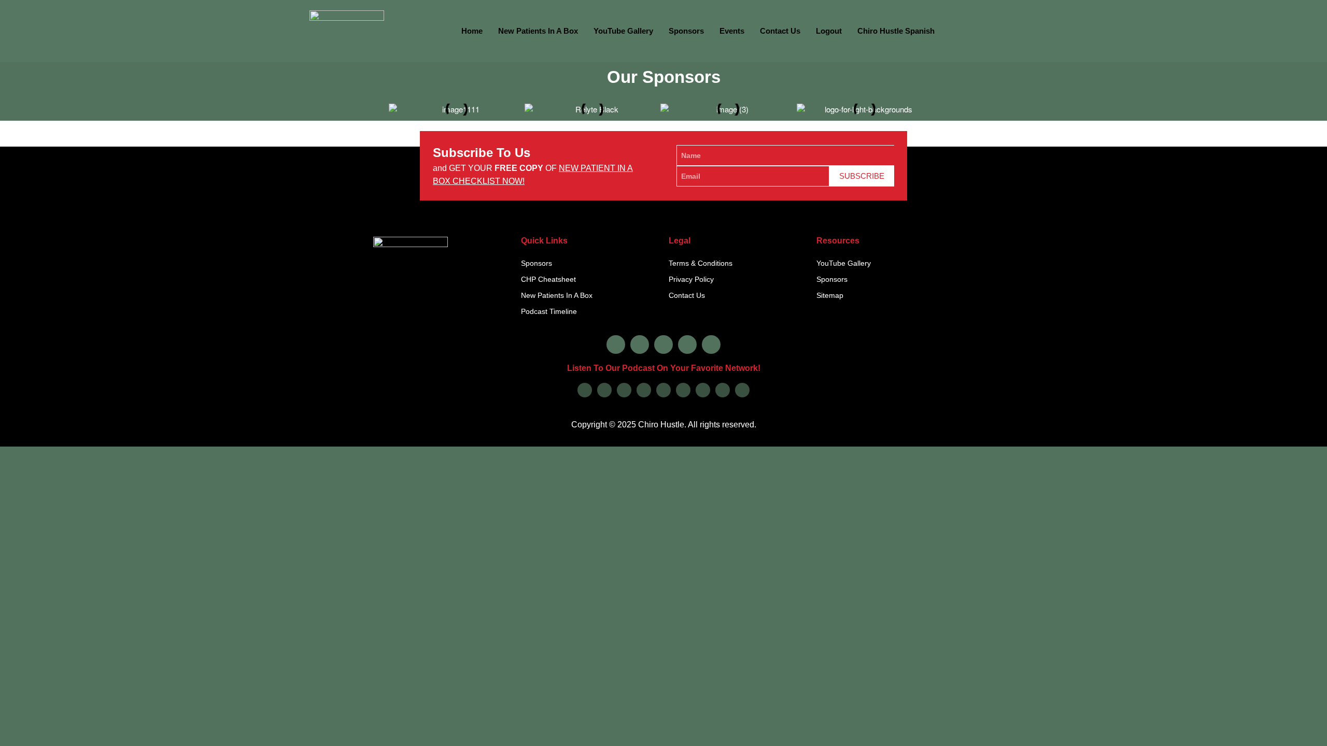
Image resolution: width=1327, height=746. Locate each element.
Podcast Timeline (549, 311)
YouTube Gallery (623, 30)
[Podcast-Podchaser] (722, 390)
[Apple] (584, 390)
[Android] (663, 390)
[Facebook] (615, 344)
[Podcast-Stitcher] (703, 390)
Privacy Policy (691, 279)
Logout (829, 30)
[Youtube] (687, 344)
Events (731, 30)
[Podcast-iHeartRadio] (683, 390)
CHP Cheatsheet (548, 279)
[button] (379, 105)
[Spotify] (624, 390)
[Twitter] (663, 344)
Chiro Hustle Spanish (896, 30)
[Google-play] (604, 390)
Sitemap (829, 295)
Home (472, 30)
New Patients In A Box (538, 30)
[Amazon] (644, 390)
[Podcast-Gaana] (742, 390)
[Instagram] (639, 344)
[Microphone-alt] (711, 344)
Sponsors (686, 30)
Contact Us (780, 30)
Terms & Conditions (700, 263)
